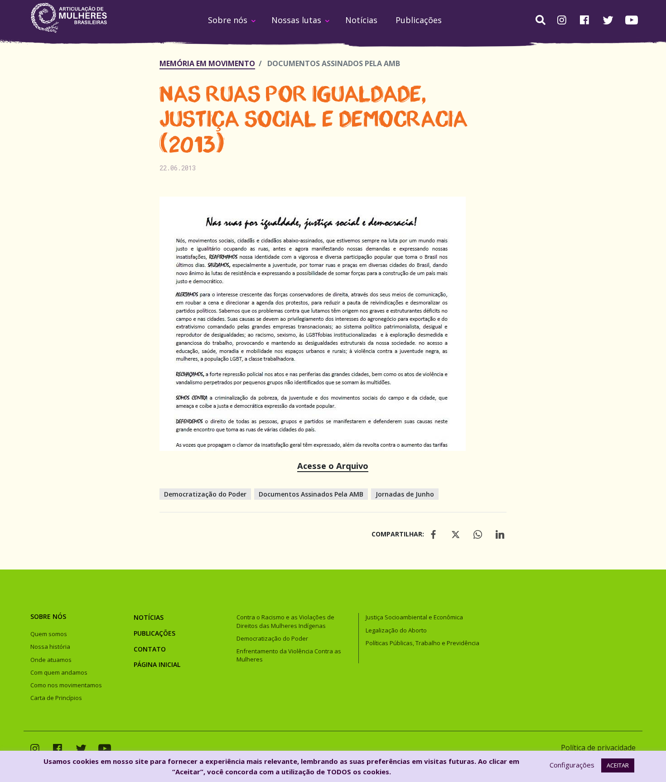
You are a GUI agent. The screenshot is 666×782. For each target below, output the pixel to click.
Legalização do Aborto (396, 630)
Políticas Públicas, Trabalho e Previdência (422, 643)
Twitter (608, 20)
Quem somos (48, 634)
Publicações (419, 19)
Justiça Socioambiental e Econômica (414, 617)
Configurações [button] (572, 764)
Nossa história (50, 646)
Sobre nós (227, 19)
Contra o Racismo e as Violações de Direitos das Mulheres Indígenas (285, 621)
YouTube (631, 20)
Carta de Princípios (56, 698)
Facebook (584, 20)
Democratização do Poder (205, 494)
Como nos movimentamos (66, 685)
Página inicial (157, 664)
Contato (150, 649)
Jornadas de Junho (405, 494)
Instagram (561, 20)
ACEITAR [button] (618, 765)
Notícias (361, 19)
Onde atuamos (51, 660)
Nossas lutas (296, 19)
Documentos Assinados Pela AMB (311, 494)
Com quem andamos (58, 672)
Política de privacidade (598, 748)
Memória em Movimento (207, 63)
